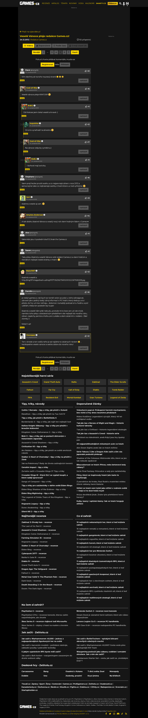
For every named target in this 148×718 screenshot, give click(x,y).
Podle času (60, 46)
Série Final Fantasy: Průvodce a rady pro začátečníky (101, 471)
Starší (75, 52)
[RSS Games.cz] (126, 713)
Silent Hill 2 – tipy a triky (33, 512)
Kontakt (79, 711)
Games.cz (67, 684)
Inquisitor (34, 123)
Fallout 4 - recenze (30, 573)
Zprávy (35, 684)
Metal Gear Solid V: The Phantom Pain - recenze (44, 577)
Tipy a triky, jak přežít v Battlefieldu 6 (39, 418)
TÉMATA (64, 3)
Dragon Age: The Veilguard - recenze (39, 569)
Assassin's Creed (30, 382)
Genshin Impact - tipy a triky (35, 467)
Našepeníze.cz (107, 687)
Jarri (28, 197)
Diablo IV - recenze (30, 561)
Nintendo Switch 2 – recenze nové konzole (97, 611)
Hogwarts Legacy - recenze (34, 542)
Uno (45, 676)
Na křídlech (115, 676)
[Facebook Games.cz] (106, 713)
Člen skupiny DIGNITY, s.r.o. (80, 714)
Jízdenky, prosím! (74, 676)
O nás (85, 711)
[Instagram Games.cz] (114, 713)
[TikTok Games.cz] (122, 713)
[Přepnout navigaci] (124, 3)
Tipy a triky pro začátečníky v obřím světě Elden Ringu (47, 486)
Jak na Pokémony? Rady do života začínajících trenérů (47, 463)
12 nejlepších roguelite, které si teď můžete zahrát (100, 539)
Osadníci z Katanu (74, 671)
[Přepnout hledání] (120, 3)
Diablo (96, 390)
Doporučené (44, 46)
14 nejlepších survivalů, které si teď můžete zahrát (100, 587)
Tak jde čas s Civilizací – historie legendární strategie (102, 430)
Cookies (57, 711)
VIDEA (81, 3)
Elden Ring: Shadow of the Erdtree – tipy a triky (44, 489)
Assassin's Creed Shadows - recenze (39, 530)
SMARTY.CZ (101, 3)
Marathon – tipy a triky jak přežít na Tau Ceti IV (43, 414)
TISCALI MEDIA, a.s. (63, 714)
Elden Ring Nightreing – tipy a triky (38, 493)
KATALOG (55, 3)
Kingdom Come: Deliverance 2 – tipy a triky (42, 432)
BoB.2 (30, 106)
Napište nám (111, 711)
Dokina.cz (84, 687)
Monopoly (114, 671)
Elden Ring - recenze (31, 550)
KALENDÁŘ (89, 3)
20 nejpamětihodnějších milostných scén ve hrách (100, 444)
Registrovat (47, 65)
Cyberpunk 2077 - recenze (34, 553)
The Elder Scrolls (118, 382)
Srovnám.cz (121, 687)
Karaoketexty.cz (29, 687)
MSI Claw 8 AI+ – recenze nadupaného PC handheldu (101, 625)
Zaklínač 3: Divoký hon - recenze (37, 522)
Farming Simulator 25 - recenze (36, 538)
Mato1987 (30, 271)
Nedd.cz (55, 687)
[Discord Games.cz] (118, 713)
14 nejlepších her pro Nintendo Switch (94, 551)
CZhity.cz (95, 687)
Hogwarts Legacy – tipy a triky (36, 504)
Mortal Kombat (74, 398)
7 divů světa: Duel (96, 671)
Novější (36, 52)
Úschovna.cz (44, 687)
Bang (46, 671)
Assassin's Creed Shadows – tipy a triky (40, 443)
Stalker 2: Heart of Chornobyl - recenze (40, 546)
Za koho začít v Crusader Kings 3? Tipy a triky (43, 471)
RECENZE (46, 3)
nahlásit (83, 81)
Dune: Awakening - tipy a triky (36, 508)
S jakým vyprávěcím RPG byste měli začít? (41, 652)
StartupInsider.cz (30, 690)
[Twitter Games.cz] (110, 713)
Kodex (73, 711)
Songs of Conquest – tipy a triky (36, 482)
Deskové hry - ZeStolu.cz (37, 665)
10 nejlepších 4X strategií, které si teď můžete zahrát (101, 547)
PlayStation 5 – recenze (32, 611)
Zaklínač (96, 382)
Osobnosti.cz (106, 684)
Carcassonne (28, 671)
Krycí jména (93, 676)
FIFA (30, 398)
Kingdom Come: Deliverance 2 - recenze (41, 534)
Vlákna (29, 46)
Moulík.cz (64, 687)
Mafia (74, 382)
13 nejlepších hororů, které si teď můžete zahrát (99, 543)
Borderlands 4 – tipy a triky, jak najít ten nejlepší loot (46, 422)
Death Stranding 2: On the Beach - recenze (42, 585)
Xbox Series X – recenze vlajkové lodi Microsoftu (44, 621)
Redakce (50, 711)
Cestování (56, 684)
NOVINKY (73, 3)
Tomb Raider (118, 390)
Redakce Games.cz (38, 40)
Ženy (48, 684)
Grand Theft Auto (52, 382)
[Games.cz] (29, 3)
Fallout (30, 390)
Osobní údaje (65, 711)
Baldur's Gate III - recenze (34, 557)
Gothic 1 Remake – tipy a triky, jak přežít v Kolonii (44, 410)
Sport (42, 684)
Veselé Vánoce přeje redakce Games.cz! (44, 36)
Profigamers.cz (80, 684)
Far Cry (52, 390)
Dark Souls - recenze (31, 581)
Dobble (25, 676)
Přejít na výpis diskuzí (30, 32)
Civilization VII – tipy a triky (34, 446)
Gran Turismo (96, 398)
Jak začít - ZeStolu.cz (35, 632)
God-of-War (31, 88)
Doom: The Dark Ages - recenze (37, 589)
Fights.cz (74, 687)
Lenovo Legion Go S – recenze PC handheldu (98, 621)
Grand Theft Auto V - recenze (35, 565)
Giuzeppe (30, 335)
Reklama (43, 711)
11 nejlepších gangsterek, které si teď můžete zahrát (101, 535)
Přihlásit (65, 65)
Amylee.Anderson (34, 215)
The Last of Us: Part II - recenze (36, 526)
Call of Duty (73, 390)
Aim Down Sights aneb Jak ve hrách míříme (97, 448)
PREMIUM (113, 3)
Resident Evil (52, 398)
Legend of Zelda (118, 398)
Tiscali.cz (26, 684)
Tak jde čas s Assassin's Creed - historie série (98, 433)
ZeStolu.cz (94, 684)
